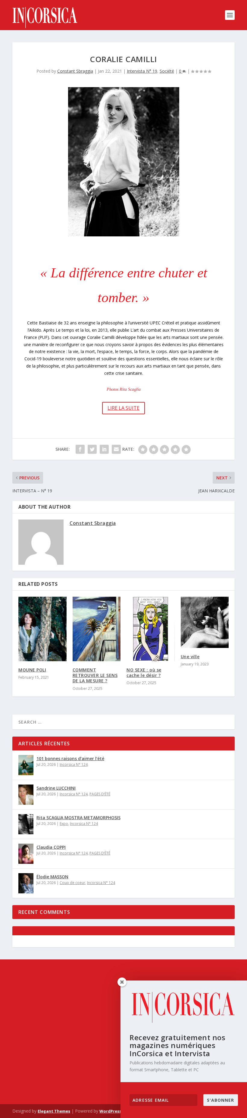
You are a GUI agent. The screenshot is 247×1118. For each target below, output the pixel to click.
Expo (64, 823)
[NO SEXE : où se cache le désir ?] (151, 629)
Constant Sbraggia (75, 71)
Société (167, 71)
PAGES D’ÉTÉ (99, 794)
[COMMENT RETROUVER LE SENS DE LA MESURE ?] (97, 629)
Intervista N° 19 (142, 71)
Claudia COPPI (51, 847)
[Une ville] (205, 622)
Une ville (190, 656)
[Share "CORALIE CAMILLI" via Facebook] (80, 449)
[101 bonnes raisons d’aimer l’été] (25, 765)
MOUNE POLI (32, 670)
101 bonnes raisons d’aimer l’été (70, 758)
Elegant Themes (54, 1111)
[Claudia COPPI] (25, 854)
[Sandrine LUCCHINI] (25, 795)
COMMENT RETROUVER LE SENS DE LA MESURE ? (95, 675)
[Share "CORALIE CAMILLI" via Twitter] (92, 449)
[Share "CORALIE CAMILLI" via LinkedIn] (104, 449)
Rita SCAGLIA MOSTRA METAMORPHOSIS (78, 817)
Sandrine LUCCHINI (56, 788)
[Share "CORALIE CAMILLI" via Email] (116, 449)
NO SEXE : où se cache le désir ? (144, 672)
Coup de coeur (72, 882)
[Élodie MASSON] (25, 883)
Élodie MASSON (52, 877)
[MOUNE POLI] (42, 629)
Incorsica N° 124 (74, 764)
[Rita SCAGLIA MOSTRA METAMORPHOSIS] (25, 824)
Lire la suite (123, 408)
